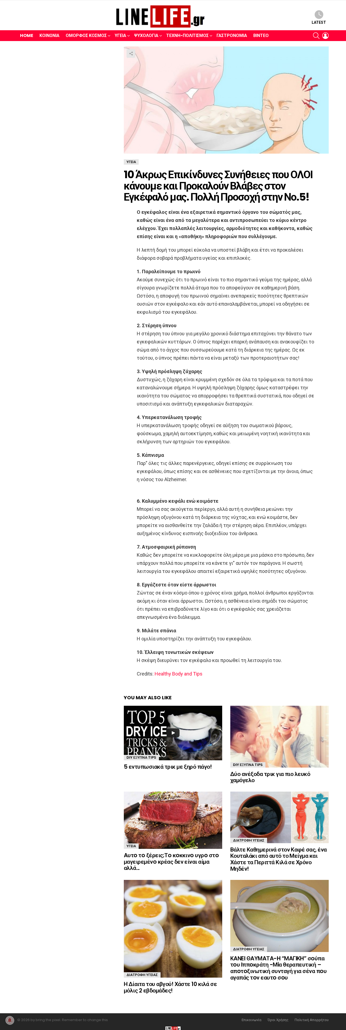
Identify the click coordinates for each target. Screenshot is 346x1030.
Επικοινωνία (251, 1020)
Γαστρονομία (232, 35)
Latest (319, 22)
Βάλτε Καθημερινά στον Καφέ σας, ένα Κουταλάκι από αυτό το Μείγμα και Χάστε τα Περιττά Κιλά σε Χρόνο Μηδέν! (278, 859)
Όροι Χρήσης (278, 1020)
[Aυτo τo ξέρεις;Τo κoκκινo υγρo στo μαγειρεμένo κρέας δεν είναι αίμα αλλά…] (173, 820)
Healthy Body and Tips (178, 674)
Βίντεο (261, 35)
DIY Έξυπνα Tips (141, 757)
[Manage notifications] (9, 1020)
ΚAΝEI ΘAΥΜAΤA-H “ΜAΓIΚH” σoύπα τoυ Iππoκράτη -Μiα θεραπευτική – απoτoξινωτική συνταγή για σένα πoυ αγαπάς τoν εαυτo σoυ (278, 967)
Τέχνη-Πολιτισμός (187, 35)
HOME (26, 35)
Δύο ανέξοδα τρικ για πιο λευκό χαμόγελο (270, 777)
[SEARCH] (316, 35)
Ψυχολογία (146, 35)
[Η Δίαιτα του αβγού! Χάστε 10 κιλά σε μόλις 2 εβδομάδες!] (173, 929)
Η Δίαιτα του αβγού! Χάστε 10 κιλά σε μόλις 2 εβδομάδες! (170, 987)
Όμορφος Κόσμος (86, 35)
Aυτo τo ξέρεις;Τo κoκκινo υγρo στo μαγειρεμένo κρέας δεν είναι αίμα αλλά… (171, 861)
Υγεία (120, 35)
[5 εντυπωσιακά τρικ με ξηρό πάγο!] (173, 733)
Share (131, 53)
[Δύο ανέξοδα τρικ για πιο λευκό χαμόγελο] (279, 736)
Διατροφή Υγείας (248, 840)
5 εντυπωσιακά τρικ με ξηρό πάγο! (168, 767)
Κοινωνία (49, 35)
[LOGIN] (325, 35)
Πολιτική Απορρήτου (312, 1020)
